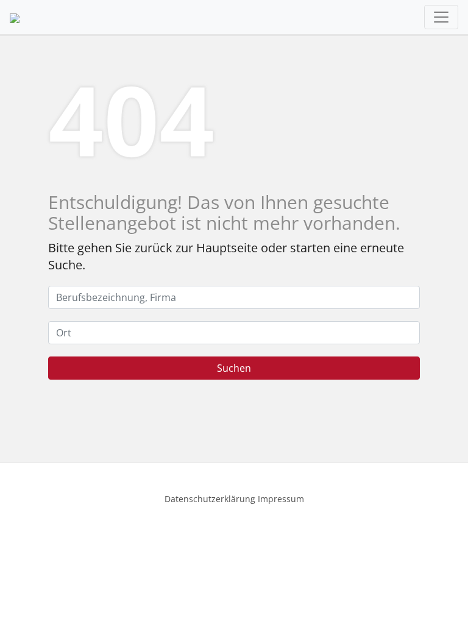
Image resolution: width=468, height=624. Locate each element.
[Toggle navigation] (441, 17)
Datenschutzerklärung (210, 499)
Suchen (234, 368)
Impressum (281, 499)
